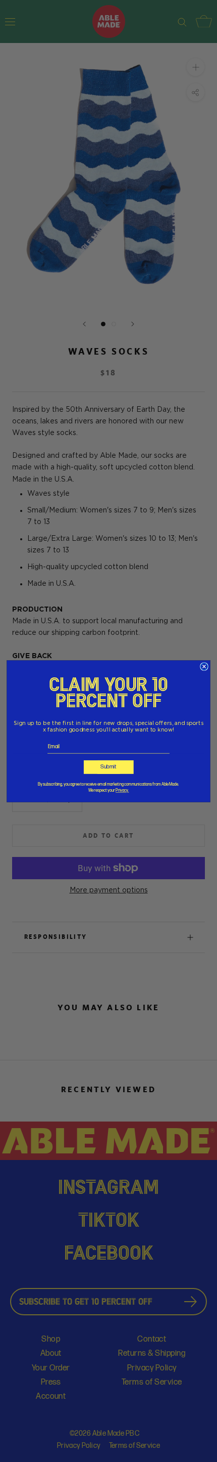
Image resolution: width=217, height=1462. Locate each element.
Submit (108, 766)
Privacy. (122, 790)
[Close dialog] (204, 666)
